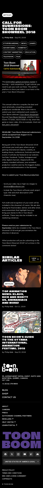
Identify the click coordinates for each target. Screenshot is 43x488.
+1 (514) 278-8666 (10, 384)
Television (8, 56)
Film (18, 56)
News (24, 43)
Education (30, 52)
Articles (7, 15)
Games (33, 43)
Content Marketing (12, 52)
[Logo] (10, 367)
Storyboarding (10, 43)
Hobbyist (22, 48)
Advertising (9, 48)
